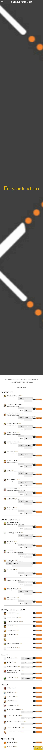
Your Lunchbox (38, 748)
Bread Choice (21, 398)
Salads (32, 385)
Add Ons (21, 401)
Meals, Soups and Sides (25, 385)
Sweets (36, 385)
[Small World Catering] (21, 2)
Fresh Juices (19, 387)
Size (22, 658)
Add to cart (39, 399)
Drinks (24, 387)
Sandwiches (7, 385)
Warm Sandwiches (15, 385)
